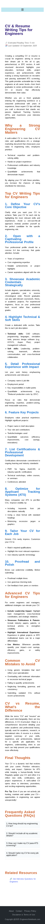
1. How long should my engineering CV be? (22, 824)
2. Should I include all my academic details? (22, 834)
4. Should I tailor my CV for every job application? (22, 854)
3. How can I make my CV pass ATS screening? (22, 844)
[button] (22, 10)
